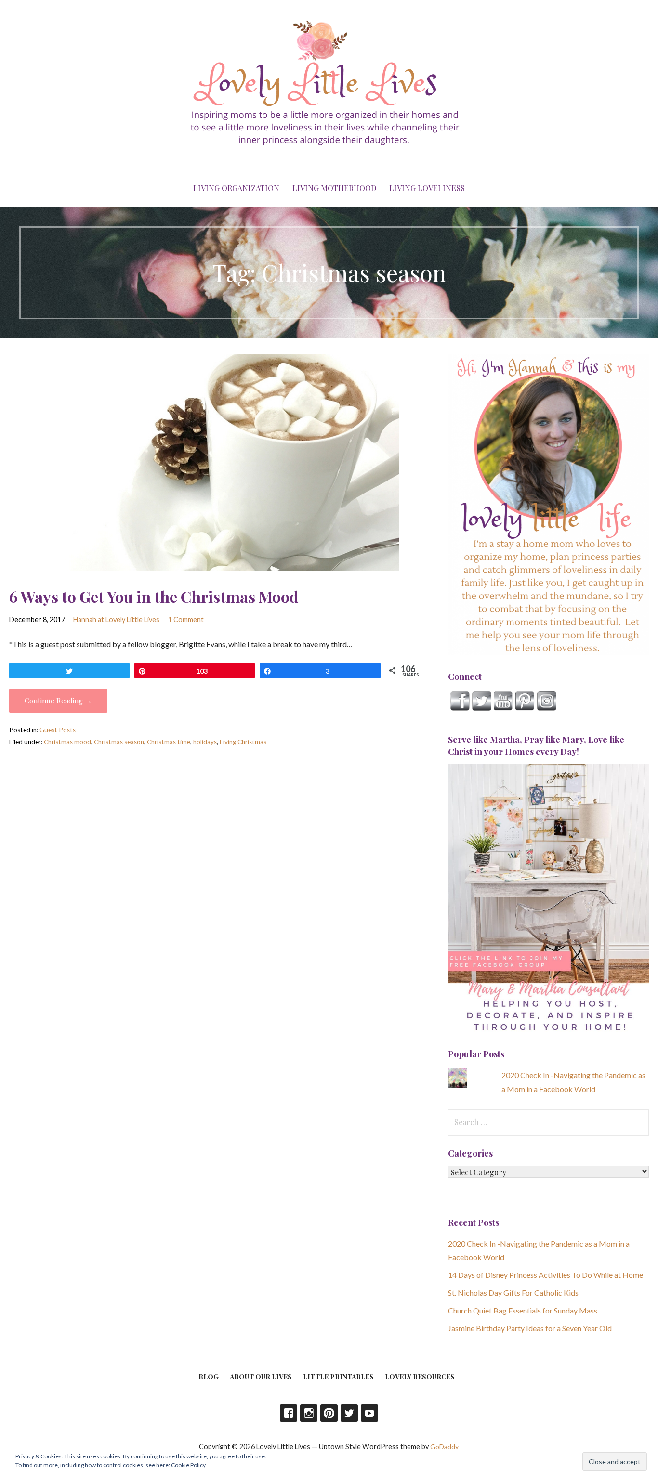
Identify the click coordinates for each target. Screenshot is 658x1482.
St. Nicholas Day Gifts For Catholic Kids (513, 1292)
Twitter (349, 1413)
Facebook (288, 1413)
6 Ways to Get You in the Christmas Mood (154, 596)
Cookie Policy (188, 1465)
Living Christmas (243, 742)
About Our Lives (261, 1376)
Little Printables (338, 1376)
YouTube (369, 1413)
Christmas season (119, 742)
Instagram (308, 1413)
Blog (208, 1376)
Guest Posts (57, 730)
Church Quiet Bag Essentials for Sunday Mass (522, 1310)
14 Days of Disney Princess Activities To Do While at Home (545, 1274)
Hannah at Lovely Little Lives (116, 619)
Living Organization (236, 188)
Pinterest (329, 1413)
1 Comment (186, 619)
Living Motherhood (334, 188)
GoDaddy (444, 1447)
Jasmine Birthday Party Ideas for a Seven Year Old (530, 1328)
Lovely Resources (420, 1376)
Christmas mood (67, 742)
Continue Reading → (58, 700)
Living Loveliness (427, 188)
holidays (205, 742)
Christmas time (168, 742)
